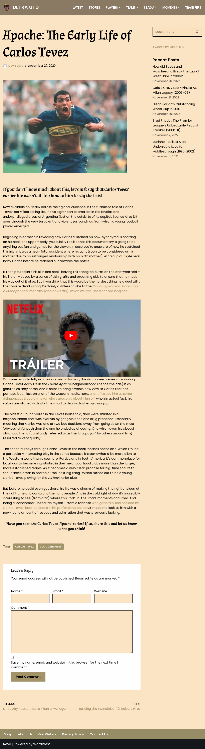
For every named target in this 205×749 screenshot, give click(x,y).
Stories (94, 7)
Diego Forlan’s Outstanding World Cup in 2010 (174, 106)
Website (100, 591)
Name (17, 591)
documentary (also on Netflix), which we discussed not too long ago (70, 288)
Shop (8, 734)
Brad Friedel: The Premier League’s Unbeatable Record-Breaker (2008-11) (176, 125)
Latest (78, 7)
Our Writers (47, 734)
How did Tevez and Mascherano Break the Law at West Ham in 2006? (176, 71)
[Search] (197, 32)
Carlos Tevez (24, 546)
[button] (119, 7)
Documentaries (51, 546)
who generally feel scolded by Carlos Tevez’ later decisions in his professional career (71, 505)
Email (57, 591)
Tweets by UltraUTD (168, 47)
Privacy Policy (73, 734)
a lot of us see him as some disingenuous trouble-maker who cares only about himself (67, 396)
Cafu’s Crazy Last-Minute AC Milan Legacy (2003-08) (175, 90)
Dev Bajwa (15, 66)
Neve (7, 744)
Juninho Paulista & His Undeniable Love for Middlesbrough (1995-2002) (174, 146)
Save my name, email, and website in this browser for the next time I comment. (64, 665)
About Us (25, 734)
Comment (20, 607)
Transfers (193, 7)
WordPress (41, 744)
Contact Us (98, 734)
